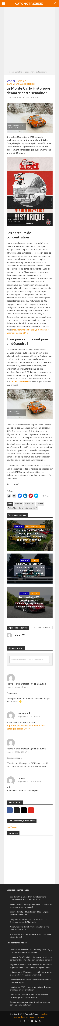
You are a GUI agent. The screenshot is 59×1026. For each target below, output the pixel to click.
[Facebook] (10, 810)
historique (29, 504)
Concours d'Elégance (35, 527)
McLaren (35, 594)
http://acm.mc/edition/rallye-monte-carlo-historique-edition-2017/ (28, 331)
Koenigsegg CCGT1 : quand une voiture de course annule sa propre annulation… (31, 988)
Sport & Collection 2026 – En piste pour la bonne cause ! (31, 905)
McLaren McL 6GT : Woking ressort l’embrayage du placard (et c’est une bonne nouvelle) (29, 602)
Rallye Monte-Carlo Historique (21, 84)
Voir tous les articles (42, 627)
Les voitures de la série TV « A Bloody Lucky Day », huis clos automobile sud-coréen (31, 951)
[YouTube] (31, 810)
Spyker (35, 560)
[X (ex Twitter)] (17, 810)
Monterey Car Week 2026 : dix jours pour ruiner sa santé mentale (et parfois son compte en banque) (29, 535)
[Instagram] (24, 810)
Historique (21, 81)
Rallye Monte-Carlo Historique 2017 (22, 508)
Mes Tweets (12, 827)
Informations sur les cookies (32, 1017)
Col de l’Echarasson (20, 381)
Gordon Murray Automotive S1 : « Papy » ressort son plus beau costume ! (30, 1003)
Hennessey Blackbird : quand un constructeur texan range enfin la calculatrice (29, 996)
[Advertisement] (29, 39)
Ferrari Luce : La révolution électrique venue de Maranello (28, 920)
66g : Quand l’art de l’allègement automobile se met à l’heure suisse (28, 898)
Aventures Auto (16, 904)
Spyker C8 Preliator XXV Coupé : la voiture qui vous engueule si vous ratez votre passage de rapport (29, 568)
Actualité (11, 81)
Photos (40, 504)
